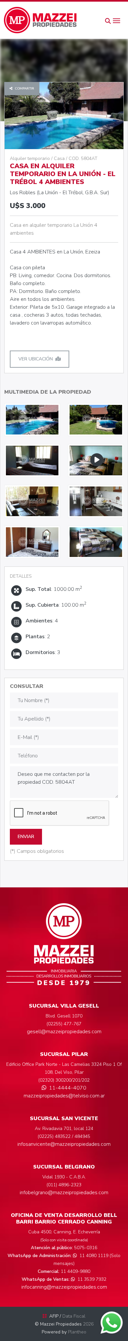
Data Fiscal (73, 1316)
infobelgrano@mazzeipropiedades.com (64, 1192)
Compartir (24, 88)
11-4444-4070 (67, 1087)
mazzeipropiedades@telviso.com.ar (64, 1095)
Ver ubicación (35, 359)
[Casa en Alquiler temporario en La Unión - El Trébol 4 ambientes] (32, 419)
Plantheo (77, 1332)
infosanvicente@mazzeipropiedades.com (64, 1144)
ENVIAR (26, 836)
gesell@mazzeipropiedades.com (64, 1031)
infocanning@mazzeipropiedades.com (64, 1287)
